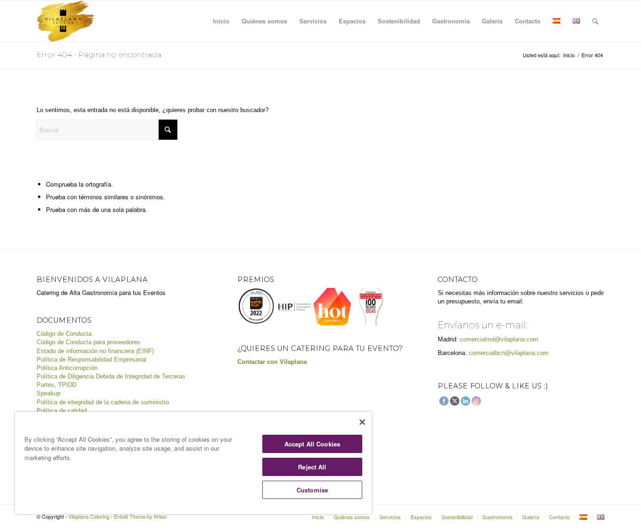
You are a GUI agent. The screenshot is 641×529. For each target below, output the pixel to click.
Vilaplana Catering (89, 516)
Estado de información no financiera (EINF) (95, 351)
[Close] (362, 422)
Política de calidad (62, 410)
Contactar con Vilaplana (272, 361)
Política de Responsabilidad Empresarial (91, 359)
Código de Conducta (64, 333)
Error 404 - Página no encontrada (99, 54)
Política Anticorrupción (67, 367)
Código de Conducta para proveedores (88, 342)
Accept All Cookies (312, 443)
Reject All (312, 466)
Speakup (49, 393)
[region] (193, 463)
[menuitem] (221, 21)
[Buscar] (595, 21)
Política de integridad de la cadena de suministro (103, 402)
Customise (312, 489)
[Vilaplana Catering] (65, 21)
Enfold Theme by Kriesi (140, 516)
